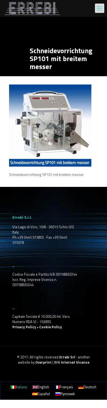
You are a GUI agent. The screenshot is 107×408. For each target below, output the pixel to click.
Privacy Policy (24, 327)
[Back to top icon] (96, 397)
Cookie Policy (50, 327)
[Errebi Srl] (32, 8)
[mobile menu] (99, 8)
